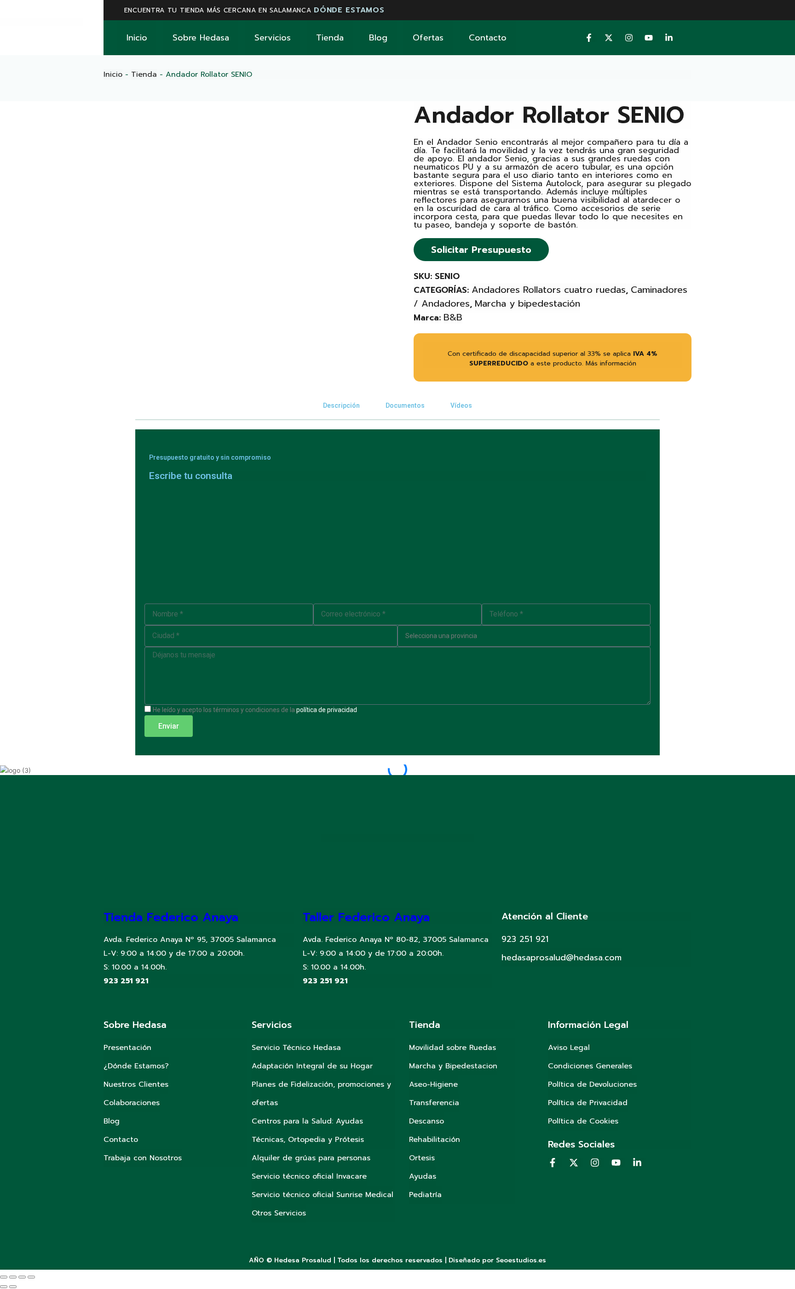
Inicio (137, 37)
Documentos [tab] (405, 405)
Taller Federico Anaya (366, 917)
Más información (611, 363)
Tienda (330, 37)
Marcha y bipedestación (527, 303)
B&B (453, 317)
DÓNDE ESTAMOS (349, 10)
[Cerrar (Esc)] (3, 1277)
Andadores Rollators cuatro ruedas (549, 290)
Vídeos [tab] (461, 405)
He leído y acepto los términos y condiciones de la (255, 709)
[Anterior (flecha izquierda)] (3, 1286)
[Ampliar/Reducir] (31, 1277)
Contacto (488, 37)
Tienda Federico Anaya (171, 917)
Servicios (272, 37)
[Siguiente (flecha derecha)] (13, 1286)
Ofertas (428, 37)
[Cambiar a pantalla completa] (22, 1277)
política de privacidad (326, 709)
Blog (378, 37)
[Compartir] (13, 1277)
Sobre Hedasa (201, 37)
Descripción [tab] (341, 405)
